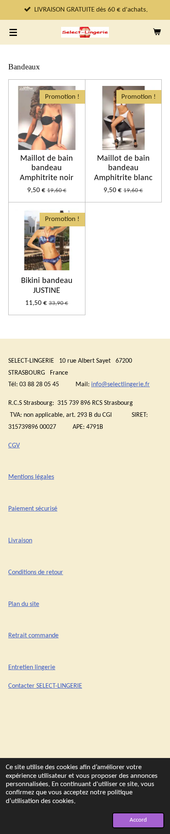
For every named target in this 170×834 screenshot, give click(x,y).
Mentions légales (31, 477)
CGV (14, 445)
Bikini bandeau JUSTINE (47, 286)
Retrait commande (33, 635)
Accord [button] (138, 820)
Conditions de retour (35, 572)
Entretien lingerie (31, 667)
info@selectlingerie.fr (120, 384)
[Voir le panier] (157, 32)
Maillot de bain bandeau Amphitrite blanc (123, 168)
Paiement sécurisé (32, 509)
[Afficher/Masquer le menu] (13, 32)
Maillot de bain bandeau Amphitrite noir (46, 168)
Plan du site (23, 604)
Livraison (20, 540)
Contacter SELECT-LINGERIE (45, 686)
